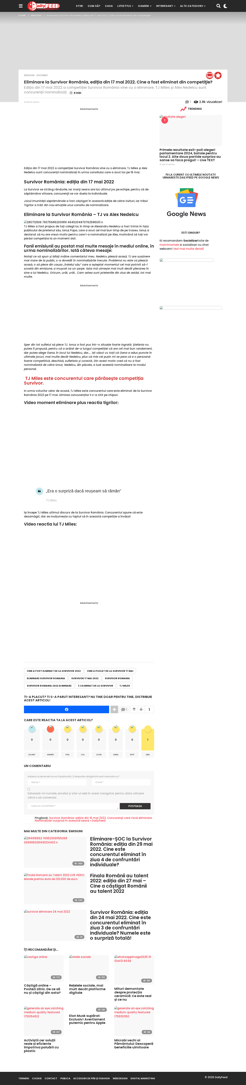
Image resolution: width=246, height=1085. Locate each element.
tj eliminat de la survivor (95, 685)
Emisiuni (29, 75)
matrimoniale (169, 245)
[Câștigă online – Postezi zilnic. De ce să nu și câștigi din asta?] (44, 968)
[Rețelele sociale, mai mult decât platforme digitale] (89, 968)
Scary (31, 754)
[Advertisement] (89, 136)
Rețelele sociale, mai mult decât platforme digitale (87, 989)
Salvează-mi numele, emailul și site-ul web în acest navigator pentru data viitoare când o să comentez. (86, 795)
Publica (65, 1078)
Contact (51, 1078)
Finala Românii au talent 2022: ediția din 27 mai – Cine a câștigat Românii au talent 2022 (119, 883)
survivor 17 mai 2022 (85, 678)
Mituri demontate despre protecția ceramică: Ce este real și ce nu (132, 994)
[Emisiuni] (209, 75)
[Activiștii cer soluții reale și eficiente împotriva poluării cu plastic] (44, 1021)
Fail (68, 754)
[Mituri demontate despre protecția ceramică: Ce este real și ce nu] (134, 970)
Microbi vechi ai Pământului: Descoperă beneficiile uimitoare (133, 1044)
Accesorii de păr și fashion (91, 1078)
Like (148, 754)
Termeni (24, 1078)
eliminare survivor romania (46, 678)
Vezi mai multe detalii (188, 249)
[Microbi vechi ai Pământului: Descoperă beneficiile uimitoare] (134, 1021)
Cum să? (94, 6)
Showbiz (42, 75)
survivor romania (117, 678)
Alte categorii (191, 6)
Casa (109, 6)
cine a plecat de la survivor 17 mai (110, 671)
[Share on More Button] (114, 709)
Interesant (164, 6)
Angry (50, 754)
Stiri (79, 6)
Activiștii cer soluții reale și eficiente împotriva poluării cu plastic (41, 1045)
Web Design (120, 1078)
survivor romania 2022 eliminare (49, 685)
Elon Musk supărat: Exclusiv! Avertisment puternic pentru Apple (87, 1019)
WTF (132, 754)
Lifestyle (124, 6)
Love (99, 754)
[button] (21, 6)
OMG (115, 754)
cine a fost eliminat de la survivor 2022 (54, 671)
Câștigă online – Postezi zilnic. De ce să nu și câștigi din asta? (42, 989)
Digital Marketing (143, 1078)
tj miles (124, 685)
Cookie (37, 1078)
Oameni (143, 6)
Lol (83, 754)
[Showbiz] (218, 75)
